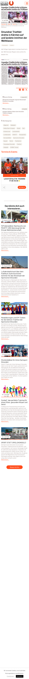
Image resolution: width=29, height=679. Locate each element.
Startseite (3, 24)
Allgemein (6, 125)
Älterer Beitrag (7, 109)
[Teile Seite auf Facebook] (23, 89)
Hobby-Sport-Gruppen (9, 128)
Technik (14, 24)
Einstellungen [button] (10, 676)
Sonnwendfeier (7, 138)
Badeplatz (13, 125)
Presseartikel (5, 45)
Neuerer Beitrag (8, 97)
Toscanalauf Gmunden (9, 144)
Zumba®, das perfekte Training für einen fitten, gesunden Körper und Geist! (14, 402)
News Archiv (14, 467)
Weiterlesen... (6, 115)
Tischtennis (18, 141)
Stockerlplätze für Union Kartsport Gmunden (14, 361)
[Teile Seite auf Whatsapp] (19, 89)
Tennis (11, 141)
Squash (5, 141)
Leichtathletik (15, 131)
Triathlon (12, 45)
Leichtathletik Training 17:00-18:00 (14, 180)
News (9, 24)
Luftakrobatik (7, 134)
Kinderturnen (7, 131)
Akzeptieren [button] (19, 676)
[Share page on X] (26, 89)
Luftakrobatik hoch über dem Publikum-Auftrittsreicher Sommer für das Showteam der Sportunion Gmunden (13, 274)
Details (22, 187)
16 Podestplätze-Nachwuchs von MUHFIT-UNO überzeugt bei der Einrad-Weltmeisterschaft (13, 228)
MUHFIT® (15, 134)
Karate (18, 128)
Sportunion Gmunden (18, 138)
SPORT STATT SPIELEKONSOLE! (13, 442)
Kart (23, 128)
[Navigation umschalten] (27, 3)
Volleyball (6, 147)
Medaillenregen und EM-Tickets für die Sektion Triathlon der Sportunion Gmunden (13, 319)
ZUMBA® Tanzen (14, 147)
